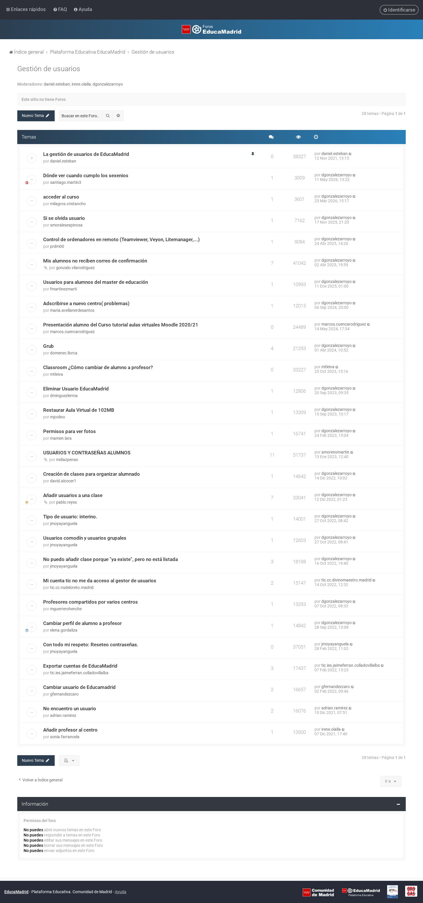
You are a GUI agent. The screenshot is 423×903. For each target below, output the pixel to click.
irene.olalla (81, 84)
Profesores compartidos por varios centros (90, 602)
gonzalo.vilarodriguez (75, 267)
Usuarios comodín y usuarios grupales (84, 538)
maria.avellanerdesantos (72, 310)
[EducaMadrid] (361, 892)
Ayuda (120, 891)
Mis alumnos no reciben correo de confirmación (95, 261)
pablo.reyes (66, 502)
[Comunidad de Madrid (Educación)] (318, 892)
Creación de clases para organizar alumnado (91, 474)
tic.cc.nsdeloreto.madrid (72, 587)
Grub (48, 346)
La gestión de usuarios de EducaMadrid (86, 154)
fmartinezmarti (63, 289)
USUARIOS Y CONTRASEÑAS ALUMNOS (86, 453)
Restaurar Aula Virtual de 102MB (78, 410)
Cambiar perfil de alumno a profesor (82, 623)
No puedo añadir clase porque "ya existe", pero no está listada (110, 559)
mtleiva (56, 374)
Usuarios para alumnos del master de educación (95, 282)
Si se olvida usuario (64, 218)
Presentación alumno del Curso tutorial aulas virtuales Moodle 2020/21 (120, 325)
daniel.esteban (57, 84)
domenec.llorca (63, 353)
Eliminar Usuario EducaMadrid (76, 389)
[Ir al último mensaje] (350, 153)
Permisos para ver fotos (69, 431)
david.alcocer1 (63, 481)
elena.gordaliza (63, 630)
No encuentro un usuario (69, 708)
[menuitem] (61, 9)
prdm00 (57, 246)
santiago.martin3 (65, 182)
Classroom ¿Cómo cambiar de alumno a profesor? (98, 367)
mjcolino (57, 417)
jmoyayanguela (63, 523)
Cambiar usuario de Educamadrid (79, 687)
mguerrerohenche (66, 609)
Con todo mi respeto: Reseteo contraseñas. (90, 644)
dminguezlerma (64, 395)
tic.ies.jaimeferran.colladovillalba (79, 672)
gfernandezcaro (64, 694)
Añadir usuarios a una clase (72, 495)
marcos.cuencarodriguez (72, 331)
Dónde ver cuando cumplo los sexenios (85, 175)
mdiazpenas (67, 459)
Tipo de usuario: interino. (70, 516)
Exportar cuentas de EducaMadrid (80, 666)
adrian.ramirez (63, 715)
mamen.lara (61, 438)
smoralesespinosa (66, 225)
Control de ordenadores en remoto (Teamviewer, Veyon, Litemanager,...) (121, 239)
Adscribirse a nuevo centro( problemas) (86, 303)
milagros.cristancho (68, 203)
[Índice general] (211, 29)
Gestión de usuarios (48, 69)
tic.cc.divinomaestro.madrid (346, 580)
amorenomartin (335, 452)
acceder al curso (61, 197)
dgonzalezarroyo (108, 84)
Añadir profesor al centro (70, 730)
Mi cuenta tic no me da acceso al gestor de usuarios (99, 580)
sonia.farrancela (64, 736)
